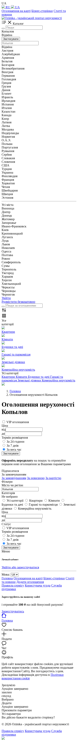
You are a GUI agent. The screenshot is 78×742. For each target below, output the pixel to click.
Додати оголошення (30, 582)
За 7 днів (13, 445)
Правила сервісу (13, 585)
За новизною (36, 478)
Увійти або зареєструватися (20, 567)
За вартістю (53, 478)
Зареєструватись (13, 611)
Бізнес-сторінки (42, 11)
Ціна (5, 512)
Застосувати (10, 38)
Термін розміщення (15, 531)
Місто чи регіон (12, 485)
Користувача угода (37, 585)
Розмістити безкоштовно (18, 301)
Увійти (6, 298)
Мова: (6, 574)
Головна (7, 578)
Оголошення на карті (16, 11)
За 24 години (15, 441)
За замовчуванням (14, 478)
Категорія (8, 493)
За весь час (14, 449)
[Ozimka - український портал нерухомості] (32, 18)
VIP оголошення (17, 422)
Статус (6, 524)
